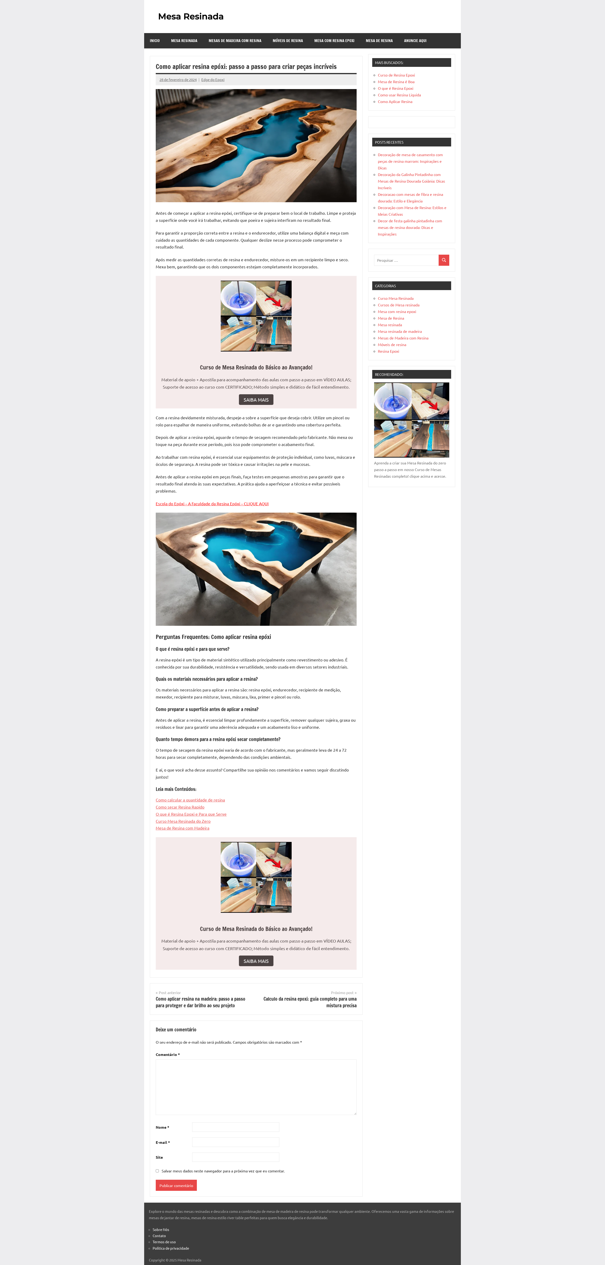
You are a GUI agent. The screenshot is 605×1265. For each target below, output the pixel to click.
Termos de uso (164, 1241)
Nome (162, 1127)
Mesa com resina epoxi (334, 40)
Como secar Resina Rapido (180, 806)
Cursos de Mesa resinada (398, 304)
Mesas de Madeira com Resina (235, 40)
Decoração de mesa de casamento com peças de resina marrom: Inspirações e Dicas (410, 161)
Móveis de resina (288, 40)
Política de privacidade (171, 1248)
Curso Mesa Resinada (396, 298)
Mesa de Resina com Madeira (182, 827)
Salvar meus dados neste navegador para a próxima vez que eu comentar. (223, 1170)
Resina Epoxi (388, 351)
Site (159, 1157)
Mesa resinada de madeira (400, 331)
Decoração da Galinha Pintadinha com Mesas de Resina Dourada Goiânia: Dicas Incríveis (411, 181)
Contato (159, 1235)
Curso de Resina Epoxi (396, 75)
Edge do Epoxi (213, 79)
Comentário (168, 1054)
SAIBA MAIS (256, 400)
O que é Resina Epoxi (395, 88)
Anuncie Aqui (415, 40)
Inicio (155, 40)
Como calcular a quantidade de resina (190, 799)
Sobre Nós (161, 1229)
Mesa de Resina (379, 40)
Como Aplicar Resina (395, 101)
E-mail (163, 1142)
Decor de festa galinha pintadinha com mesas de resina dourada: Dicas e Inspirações (410, 227)
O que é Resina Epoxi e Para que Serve (191, 813)
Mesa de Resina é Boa (396, 81)
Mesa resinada (184, 40)
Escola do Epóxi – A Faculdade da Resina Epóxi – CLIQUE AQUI (212, 503)
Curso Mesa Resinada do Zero (183, 821)
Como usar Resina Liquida (399, 94)
